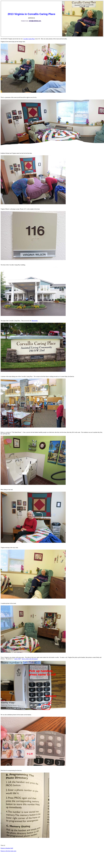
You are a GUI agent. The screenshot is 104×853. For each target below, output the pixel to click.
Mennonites (35, 320)
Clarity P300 (17, 659)
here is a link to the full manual (30, 659)
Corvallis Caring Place (29, 38)
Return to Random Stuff (7, 848)
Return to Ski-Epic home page (8, 851)
